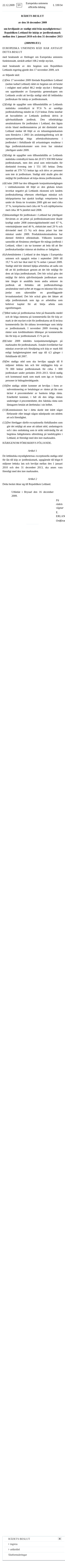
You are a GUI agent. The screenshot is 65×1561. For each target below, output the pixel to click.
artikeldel (15, 1549)
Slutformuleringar (17, 1554)
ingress (14, 1544)
